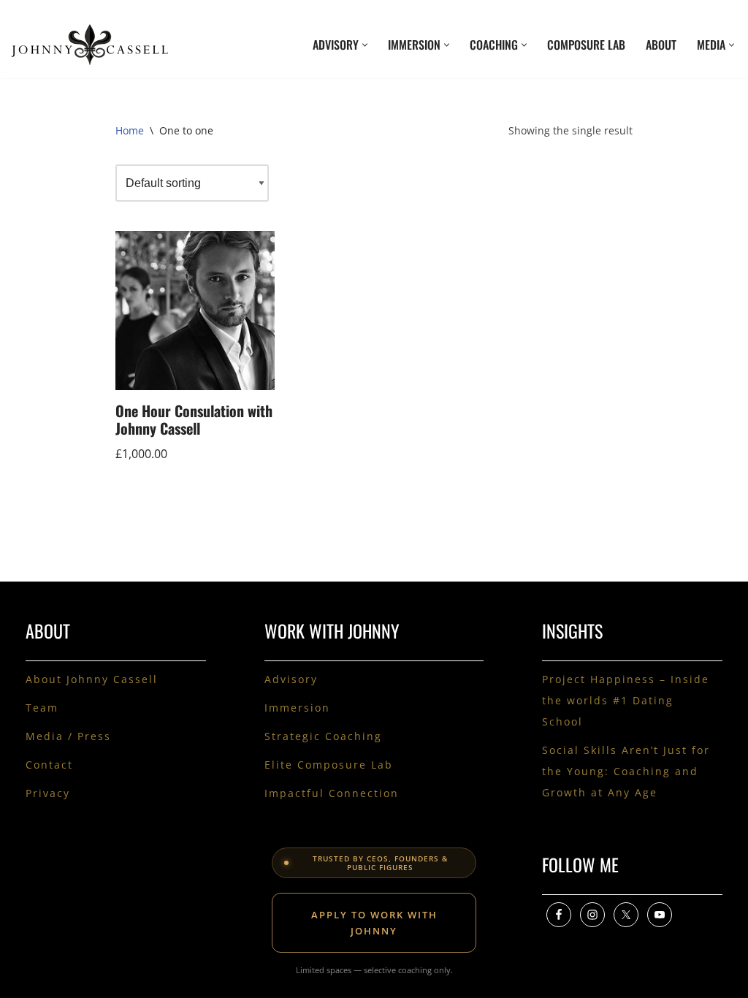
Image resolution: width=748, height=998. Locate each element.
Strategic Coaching (323, 736)
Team (42, 708)
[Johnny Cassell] (89, 44)
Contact (49, 765)
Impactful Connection (331, 793)
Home (129, 130)
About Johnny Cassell (92, 679)
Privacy (48, 793)
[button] (364, 44)
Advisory (291, 679)
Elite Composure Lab (328, 765)
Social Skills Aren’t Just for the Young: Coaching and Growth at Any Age (626, 771)
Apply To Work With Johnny (374, 922)
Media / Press (68, 736)
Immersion (297, 708)
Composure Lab (586, 44)
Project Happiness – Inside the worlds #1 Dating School (625, 700)
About (661, 44)
